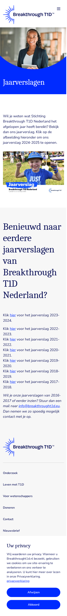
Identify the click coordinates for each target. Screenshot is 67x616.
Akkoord (33, 605)
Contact (8, 519)
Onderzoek (10, 473)
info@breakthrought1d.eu (39, 406)
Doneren (9, 507)
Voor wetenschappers (18, 496)
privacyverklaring (18, 581)
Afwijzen (34, 592)
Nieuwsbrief (11, 530)
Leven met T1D (13, 484)
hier (13, 315)
